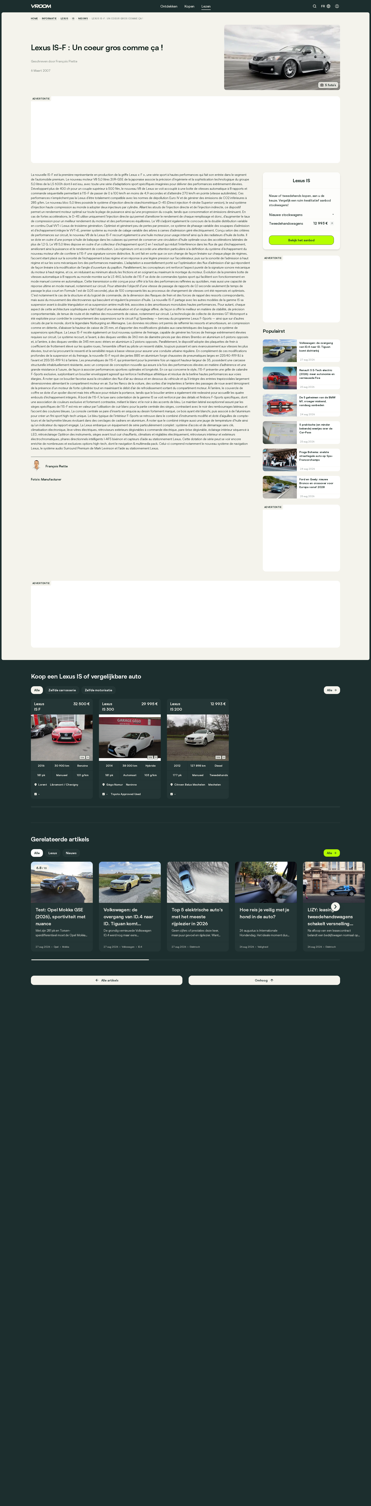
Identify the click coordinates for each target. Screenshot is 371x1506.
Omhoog (261, 980)
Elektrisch (195, 947)
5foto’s (330, 85)
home (34, 18)
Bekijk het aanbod (301, 240)
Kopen (189, 6)
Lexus (64, 18)
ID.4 (140, 947)
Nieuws (71, 853)
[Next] (335, 906)
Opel (56, 947)
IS (73, 18)
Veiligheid (263, 947)
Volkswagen (128, 947)
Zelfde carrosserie (62, 690)
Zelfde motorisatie (98, 690)
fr (323, 6)
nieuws (83, 18)
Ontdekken (168, 6)
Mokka (65, 947)
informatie (49, 18)
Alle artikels (109, 980)
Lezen (206, 6)
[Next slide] (88, 757)
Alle (37, 690)
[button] (62, 706)
